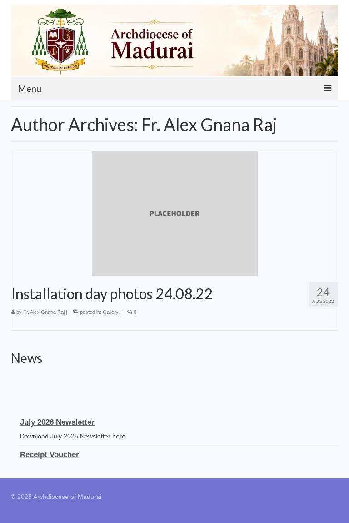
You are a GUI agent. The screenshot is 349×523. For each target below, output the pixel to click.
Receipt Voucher (49, 453)
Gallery (111, 312)
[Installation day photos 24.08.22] (175, 212)
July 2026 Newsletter (57, 421)
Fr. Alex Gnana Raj (44, 312)
